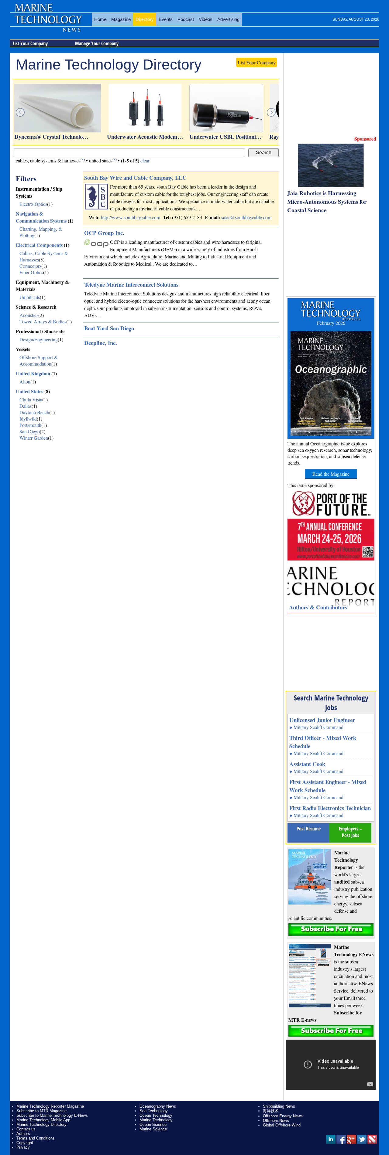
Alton (24, 381)
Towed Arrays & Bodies (42, 321)
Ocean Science (153, 1124)
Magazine (121, 19)
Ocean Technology (155, 1115)
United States (29, 391)
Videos (205, 19)
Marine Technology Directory (41, 1124)
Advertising (228, 19)
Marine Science (153, 1129)
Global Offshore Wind (282, 1125)
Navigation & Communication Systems (41, 217)
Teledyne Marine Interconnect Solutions (131, 284)
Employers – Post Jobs (350, 832)
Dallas (25, 406)
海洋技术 (271, 1111)
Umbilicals (29, 297)
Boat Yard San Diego (109, 328)
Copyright (24, 1142)
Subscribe (331, 929)
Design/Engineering (38, 339)
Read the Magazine (330, 474)
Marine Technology (156, 1120)
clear (145, 160)
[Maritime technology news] (48, 23)
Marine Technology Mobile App (43, 1120)
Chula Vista (30, 399)
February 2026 (331, 323)
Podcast (185, 19)
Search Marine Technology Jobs (331, 702)
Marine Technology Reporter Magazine (50, 1106)
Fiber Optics (31, 272)
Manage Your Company (97, 43)
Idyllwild (28, 418)
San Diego (29, 431)
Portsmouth (30, 425)
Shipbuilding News (279, 1106)
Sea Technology (153, 1111)
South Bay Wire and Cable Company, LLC (135, 177)
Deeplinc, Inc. (100, 343)
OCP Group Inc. (104, 233)
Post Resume (309, 828)
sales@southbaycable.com (246, 217)
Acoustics (28, 315)
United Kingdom (33, 373)
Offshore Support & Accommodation (38, 360)
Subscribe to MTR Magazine (41, 1111)
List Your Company (30, 43)
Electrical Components (39, 244)
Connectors (30, 266)
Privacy (23, 1147)
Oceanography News (157, 1106)
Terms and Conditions (35, 1138)
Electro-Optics (33, 204)
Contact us (26, 1129)
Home (100, 19)
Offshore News (276, 1120)
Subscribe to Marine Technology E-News (52, 1115)
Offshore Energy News (283, 1116)
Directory (145, 19)
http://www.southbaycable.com (130, 217)
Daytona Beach (34, 412)
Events (166, 19)
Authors (23, 1133)
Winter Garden (33, 437)
